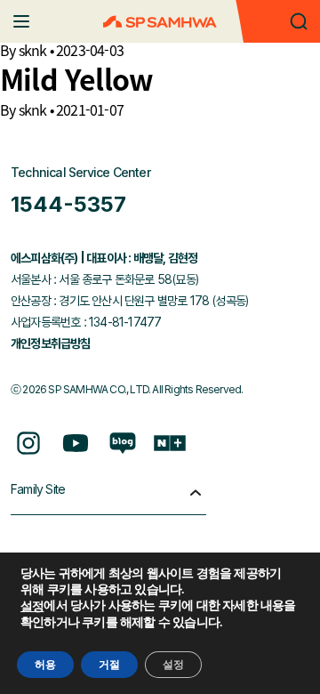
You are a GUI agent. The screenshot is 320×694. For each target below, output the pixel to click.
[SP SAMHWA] (160, 21)
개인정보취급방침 (51, 343)
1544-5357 (68, 204)
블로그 (122, 443)
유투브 (75, 443)
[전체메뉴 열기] (21, 21)
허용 (45, 665)
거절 (109, 665)
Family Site (38, 488)
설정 (32, 607)
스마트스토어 (170, 443)
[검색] (298, 21)
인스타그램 (28, 443)
